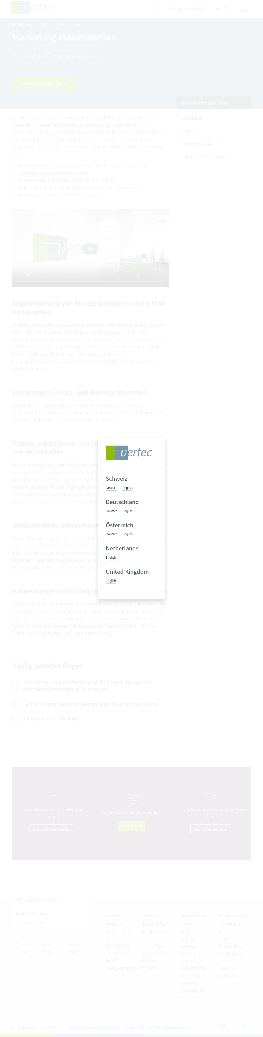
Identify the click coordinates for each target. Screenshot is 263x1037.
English (128, 488)
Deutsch (111, 488)
